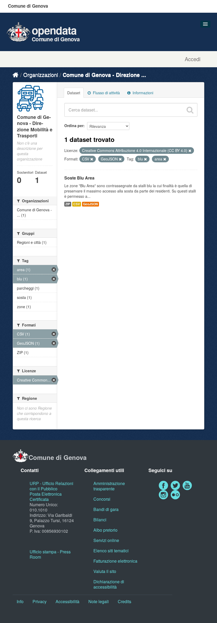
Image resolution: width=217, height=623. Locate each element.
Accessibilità (67, 601)
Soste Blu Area (79, 178)
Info (20, 601)
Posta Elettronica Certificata (46, 496)
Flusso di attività (106, 92)
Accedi (192, 59)
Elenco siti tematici (111, 551)
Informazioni (142, 92)
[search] (190, 110)
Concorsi (101, 499)
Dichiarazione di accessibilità (108, 584)
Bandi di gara (106, 509)
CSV (76, 204)
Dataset (73, 92)
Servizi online (106, 540)
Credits (124, 601)
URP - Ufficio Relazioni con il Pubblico (51, 486)
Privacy (40, 601)
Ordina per (73, 125)
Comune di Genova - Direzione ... (104, 74)
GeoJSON (90, 204)
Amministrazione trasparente (109, 486)
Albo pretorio (105, 530)
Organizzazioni (40, 74)
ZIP (67, 204)
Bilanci (99, 520)
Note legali (98, 601)
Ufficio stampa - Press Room (50, 554)
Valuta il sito (104, 571)
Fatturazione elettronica (115, 561)
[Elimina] (189, 151)
